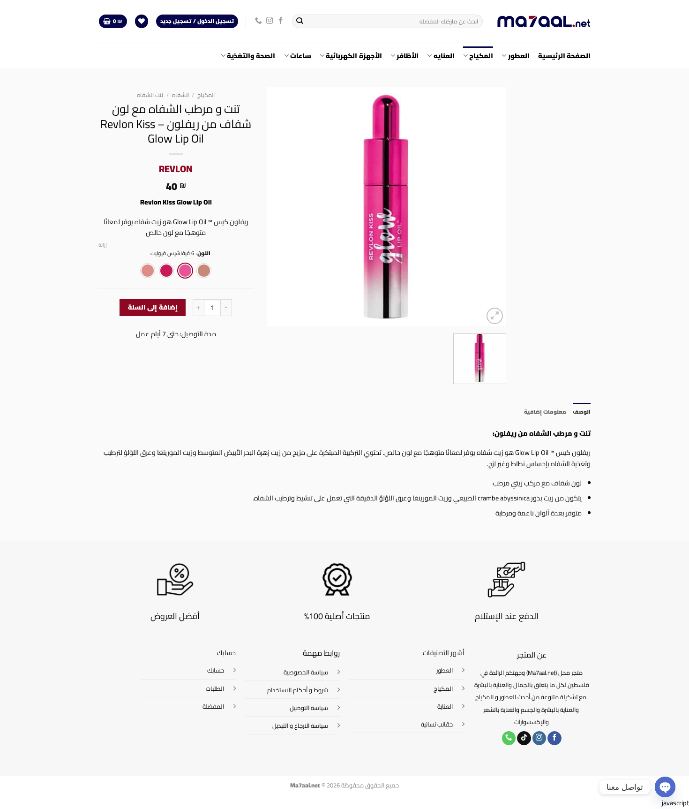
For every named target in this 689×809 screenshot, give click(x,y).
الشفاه (180, 95)
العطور (518, 55)
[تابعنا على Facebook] (281, 21)
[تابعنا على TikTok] (524, 738)
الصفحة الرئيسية (564, 55)
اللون (203, 253)
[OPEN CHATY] (665, 787)
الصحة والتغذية (251, 55)
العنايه (444, 55)
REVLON (176, 168)
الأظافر (408, 55)
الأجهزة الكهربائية (354, 55)
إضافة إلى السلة (153, 307)
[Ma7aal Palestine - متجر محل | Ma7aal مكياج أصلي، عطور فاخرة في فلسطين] (544, 21)
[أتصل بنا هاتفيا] (258, 21)
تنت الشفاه (150, 95)
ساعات (300, 55)
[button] (113, 22)
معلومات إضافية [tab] (545, 412)
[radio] (204, 271)
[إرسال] (299, 21)
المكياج (481, 55)
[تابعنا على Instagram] (269, 21)
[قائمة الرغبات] (142, 22)
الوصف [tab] (582, 412)
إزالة (102, 245)
